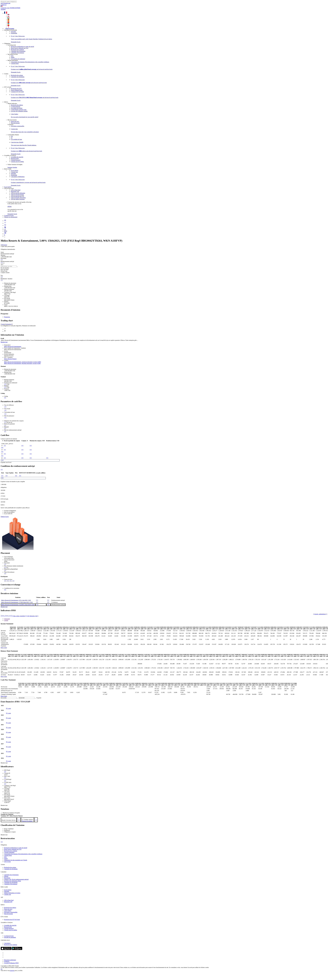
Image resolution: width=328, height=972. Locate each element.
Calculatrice (7, 943)
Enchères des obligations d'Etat (12, 881)
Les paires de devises (16, 108)
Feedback (6, 961)
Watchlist (13, 31)
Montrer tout (4, 342)
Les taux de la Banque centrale (19, 111)
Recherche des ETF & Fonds (12, 919)
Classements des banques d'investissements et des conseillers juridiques (30, 62)
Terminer (3, 9)
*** (2, 260)
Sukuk (12, 57)
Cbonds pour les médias (17, 161)
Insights (15, 167)
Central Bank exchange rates (18, 109)
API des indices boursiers (18, 199)
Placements (7, 878)
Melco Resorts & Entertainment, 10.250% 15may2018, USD (17, 604)
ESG (12, 56)
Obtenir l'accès (5, 516)
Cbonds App (14, 172)
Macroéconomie (15, 123)
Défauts (6, 876)
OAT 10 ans (7, 861)
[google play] (17, 949)
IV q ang (8, 708)
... (4, 236)
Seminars (10, 167)
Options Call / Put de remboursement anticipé (16, 879)
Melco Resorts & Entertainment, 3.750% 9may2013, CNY (17, 602)
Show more (4, 647)
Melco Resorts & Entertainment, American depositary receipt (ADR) (22, 362)
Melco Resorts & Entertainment (12, 346)
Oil (12, 136)
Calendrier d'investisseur (17, 52)
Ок (1, 969)
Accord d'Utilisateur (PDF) (11, 963)
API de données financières (18, 197)
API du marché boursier (17, 194)
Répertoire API (15, 191)
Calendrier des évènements (18, 51)
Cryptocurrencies (15, 106)
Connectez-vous (5, 8)
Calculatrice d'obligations (18, 176)
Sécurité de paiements (10, 937)
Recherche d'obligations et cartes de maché (22, 46)
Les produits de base (16, 139)
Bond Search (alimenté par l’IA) (19, 48)
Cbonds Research (15, 160)
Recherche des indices (17, 105)
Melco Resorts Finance (10, 359)
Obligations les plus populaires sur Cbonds (15, 860)
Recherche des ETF (16, 88)
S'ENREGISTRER (15, 8)
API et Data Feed (15, 190)
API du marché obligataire (18, 193)
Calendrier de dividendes (17, 77)
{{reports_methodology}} (320, 614)
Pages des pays (15, 121)
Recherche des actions (17, 75)
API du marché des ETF (17, 196)
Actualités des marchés (17, 157)
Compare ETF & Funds (17, 91)
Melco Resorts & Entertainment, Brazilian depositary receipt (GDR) (22, 363)
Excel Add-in (14, 170)
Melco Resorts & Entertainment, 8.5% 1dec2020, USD (16, 600)
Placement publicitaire (10, 960)
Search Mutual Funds (16, 90)
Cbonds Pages (15, 63)
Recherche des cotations (17, 49)
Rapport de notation (27, 821)
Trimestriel (7, 619)
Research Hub (15, 158)
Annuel (6, 620)
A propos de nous (9, 215)
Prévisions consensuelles (17, 126)
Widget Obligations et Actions (12, 893)
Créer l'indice (7, 910)
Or (11, 138)
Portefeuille (14, 33)
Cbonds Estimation (9, 852)
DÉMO (10, 206)
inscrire (12, 970)
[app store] (6, 949)
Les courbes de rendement (18, 59)
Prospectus (7, 317)
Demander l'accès (12, 214)
